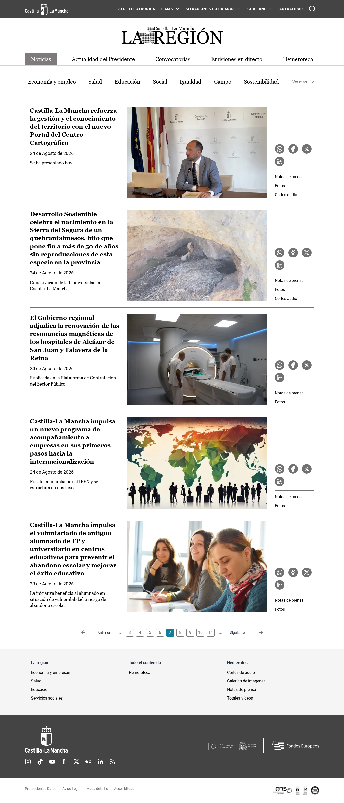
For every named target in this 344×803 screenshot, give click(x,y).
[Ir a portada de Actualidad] (172, 37)
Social (160, 82)
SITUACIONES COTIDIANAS (210, 9)
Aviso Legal (71, 789)
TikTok (40, 762)
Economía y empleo (52, 82)
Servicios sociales (47, 698)
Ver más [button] (299, 82)
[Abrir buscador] (312, 9)
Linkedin (100, 762)
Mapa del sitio (97, 789)
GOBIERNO (257, 9)
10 (200, 632)
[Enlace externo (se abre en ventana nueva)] (296, 790)
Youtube (52, 762)
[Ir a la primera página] (87, 633)
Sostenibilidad (261, 82)
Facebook (64, 762)
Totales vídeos (240, 698)
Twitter (76, 762)
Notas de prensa (289, 176)
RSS (113, 762)
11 (210, 632)
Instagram (28, 762)
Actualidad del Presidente (103, 59)
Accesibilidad (124, 789)
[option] (52, 82)
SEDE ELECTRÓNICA (136, 9)
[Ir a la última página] (257, 633)
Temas (166, 9)
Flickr (88, 762)
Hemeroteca (298, 59)
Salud (95, 82)
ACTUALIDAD (291, 9)
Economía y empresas (50, 672)
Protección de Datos (40, 789)
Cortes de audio (241, 672)
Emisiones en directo (236, 59)
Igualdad (190, 82)
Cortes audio (286, 194)
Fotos (280, 185)
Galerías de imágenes (246, 681)
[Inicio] (93, 739)
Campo (222, 82)
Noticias (41, 59)
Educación (127, 82)
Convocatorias (172, 59)
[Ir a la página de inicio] (46, 8)
